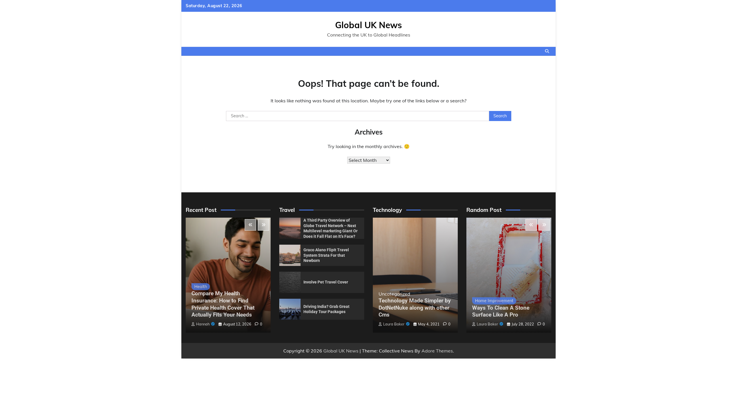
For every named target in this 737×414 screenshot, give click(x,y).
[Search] (547, 51)
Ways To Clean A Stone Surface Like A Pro (500, 311)
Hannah (203, 324)
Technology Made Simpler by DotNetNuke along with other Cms (415, 307)
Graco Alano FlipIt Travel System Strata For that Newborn (326, 255)
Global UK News (368, 25)
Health (200, 286)
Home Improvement (494, 300)
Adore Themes (437, 351)
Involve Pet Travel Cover (325, 282)
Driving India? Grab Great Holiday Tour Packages (326, 309)
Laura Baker (393, 324)
